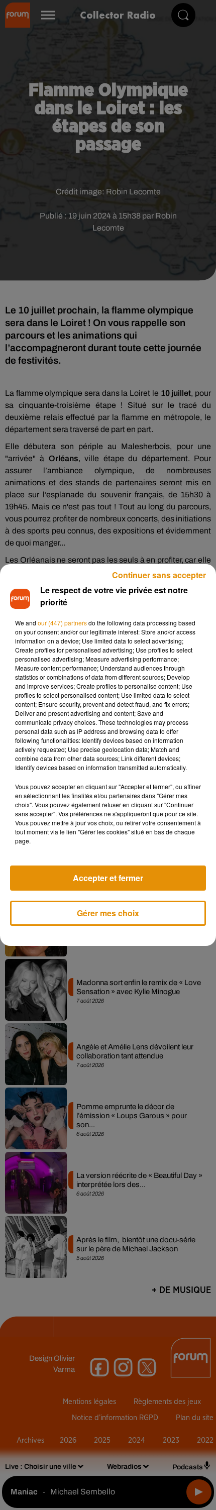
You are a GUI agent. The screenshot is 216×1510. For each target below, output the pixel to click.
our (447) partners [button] (62, 622)
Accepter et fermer (108, 878)
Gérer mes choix (108, 913)
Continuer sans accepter (159, 575)
